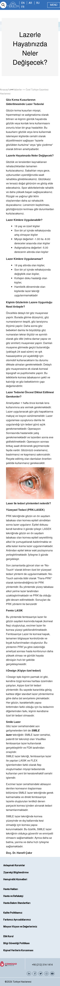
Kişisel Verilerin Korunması (18, 950)
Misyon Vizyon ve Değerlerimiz (20, 926)
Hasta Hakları (10, 889)
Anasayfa (5, 89)
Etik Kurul (8, 936)
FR (22, 6)
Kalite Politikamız (12, 912)
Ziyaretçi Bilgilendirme (15, 872)
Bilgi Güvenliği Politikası (16, 943)
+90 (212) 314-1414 (42, 964)
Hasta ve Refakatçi (13, 896)
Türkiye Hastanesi (22, 981)
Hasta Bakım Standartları (16, 903)
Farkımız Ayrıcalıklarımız (17, 919)
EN (22, 2)
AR (30, 2)
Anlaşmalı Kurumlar (14, 865)
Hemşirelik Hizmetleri (15, 879)
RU (38, 2)
